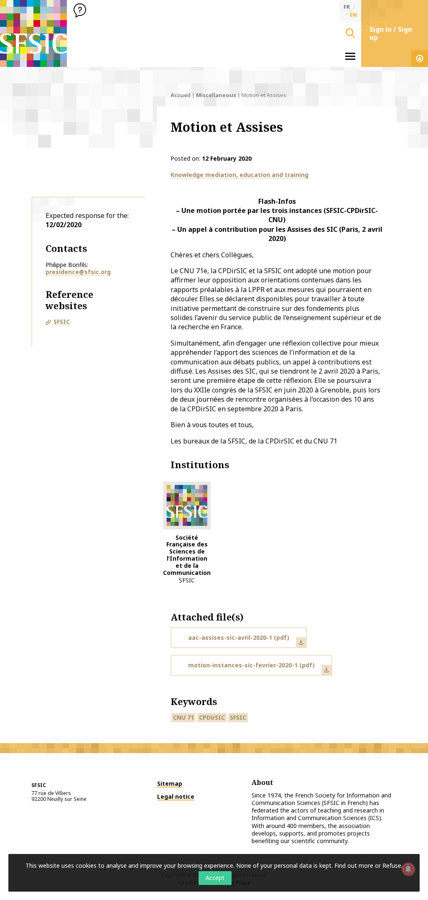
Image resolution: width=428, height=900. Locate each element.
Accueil (181, 95)
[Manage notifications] (408, 869)
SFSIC (62, 322)
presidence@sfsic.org (78, 272)
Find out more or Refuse (367, 865)
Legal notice (175, 796)
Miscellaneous (216, 95)
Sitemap (169, 783)
